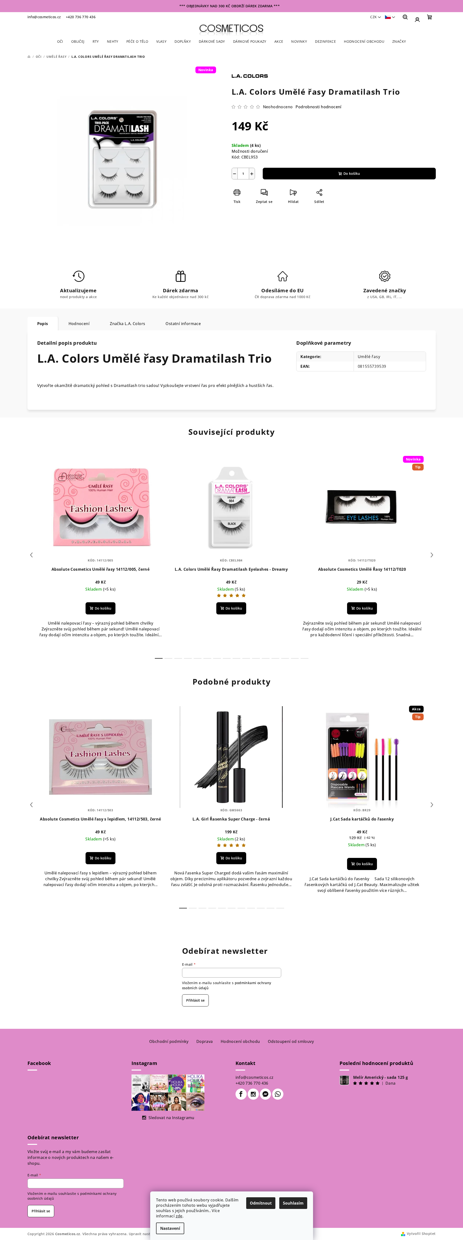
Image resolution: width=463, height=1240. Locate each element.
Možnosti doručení (250, 151)
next (432, 555)
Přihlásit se (195, 1000)
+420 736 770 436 (81, 17)
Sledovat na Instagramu (171, 1117)
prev (31, 555)
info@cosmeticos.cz (44, 17)
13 (285, 658)
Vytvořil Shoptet (421, 1233)
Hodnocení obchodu (240, 1041)
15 (304, 658)
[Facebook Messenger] (265, 1094)
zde (179, 1216)
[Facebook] (241, 1094)
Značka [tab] (127, 323)
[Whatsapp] (277, 1094)
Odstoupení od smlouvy (291, 1041)
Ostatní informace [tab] (183, 323)
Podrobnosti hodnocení (318, 106)
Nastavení (170, 1228)
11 (266, 658)
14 (295, 658)
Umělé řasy (369, 356)
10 (256, 658)
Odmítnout (261, 1203)
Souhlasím (293, 1203)
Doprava (204, 1041)
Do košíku (351, 173)
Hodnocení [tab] (79, 323)
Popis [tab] (42, 323)
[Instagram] (253, 1094)
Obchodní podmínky (169, 1041)
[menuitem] (60, 41)
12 (275, 658)
